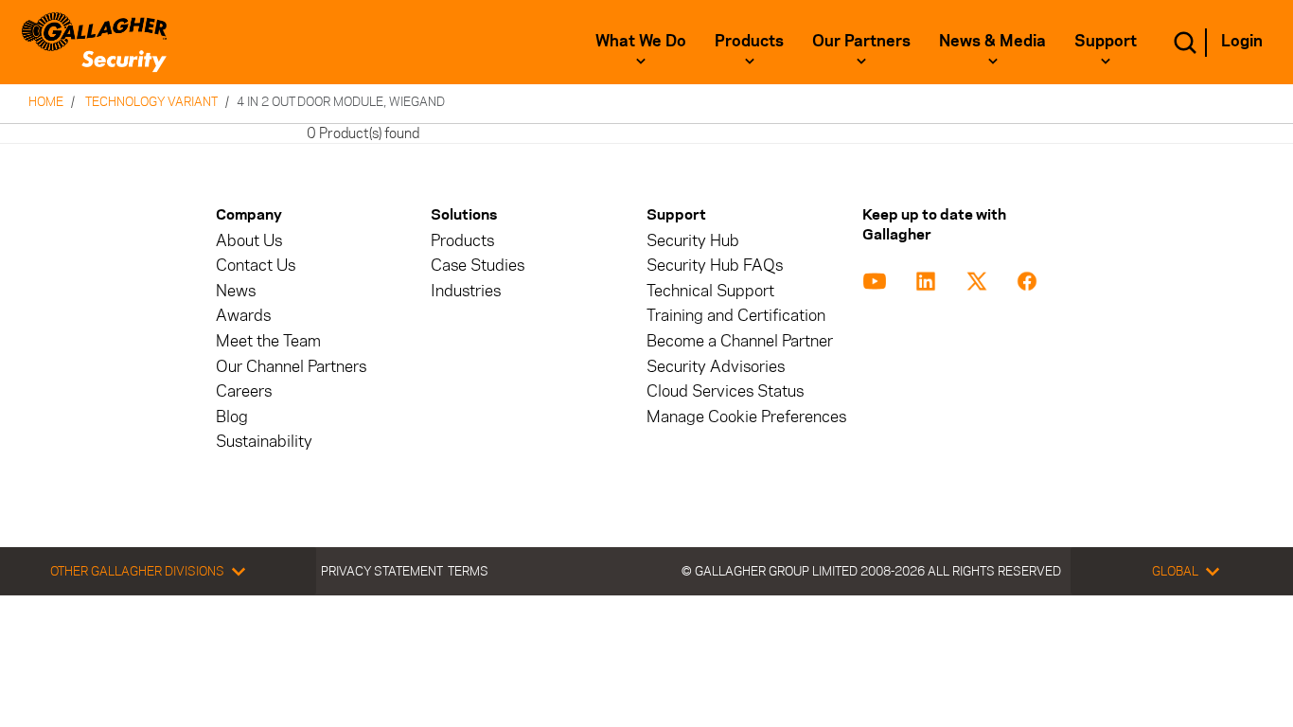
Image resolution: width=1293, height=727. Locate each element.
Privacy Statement (382, 570)
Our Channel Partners (291, 367)
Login (1242, 40)
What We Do (640, 40)
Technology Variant (151, 101)
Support (1105, 40)
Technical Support (710, 291)
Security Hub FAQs (714, 265)
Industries (466, 291)
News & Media (992, 40)
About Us (249, 241)
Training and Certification (735, 316)
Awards (243, 316)
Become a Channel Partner (739, 341)
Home (45, 101)
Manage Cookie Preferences (746, 417)
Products (749, 40)
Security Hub (692, 241)
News (236, 291)
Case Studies (477, 265)
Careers (244, 391)
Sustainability (264, 442)
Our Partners (861, 40)
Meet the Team (268, 341)
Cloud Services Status (725, 391)
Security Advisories (715, 367)
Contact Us (255, 265)
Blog (232, 417)
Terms (468, 570)
